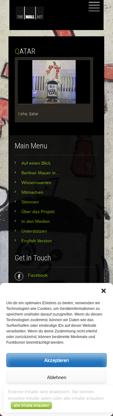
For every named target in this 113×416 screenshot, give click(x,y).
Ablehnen (56, 377)
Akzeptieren (56, 360)
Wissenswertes (36, 182)
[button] (103, 291)
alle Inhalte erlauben (31, 405)
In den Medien (35, 221)
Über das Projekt (38, 211)
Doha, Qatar (28, 113)
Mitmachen (32, 192)
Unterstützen (34, 231)
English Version (36, 240)
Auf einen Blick (36, 163)
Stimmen (30, 201)
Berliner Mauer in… (40, 172)
